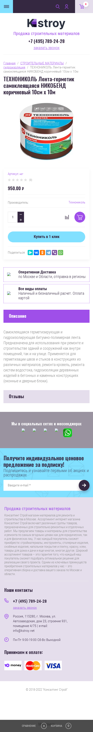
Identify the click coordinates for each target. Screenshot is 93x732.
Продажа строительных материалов (46, 33)
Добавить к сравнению (66, 217)
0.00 (86, 4)
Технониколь (77, 202)
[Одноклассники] (42, 252)
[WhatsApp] (60, 252)
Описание (17, 316)
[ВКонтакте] (36, 252)
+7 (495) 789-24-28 (46, 41)
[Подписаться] (84, 485)
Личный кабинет (66, 6)
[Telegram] (48, 252)
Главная (9, 63)
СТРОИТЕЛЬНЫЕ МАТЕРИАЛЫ (42, 63)
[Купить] (79, 217)
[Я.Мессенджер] (30, 252)
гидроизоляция (14, 67)
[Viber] (54, 252)
